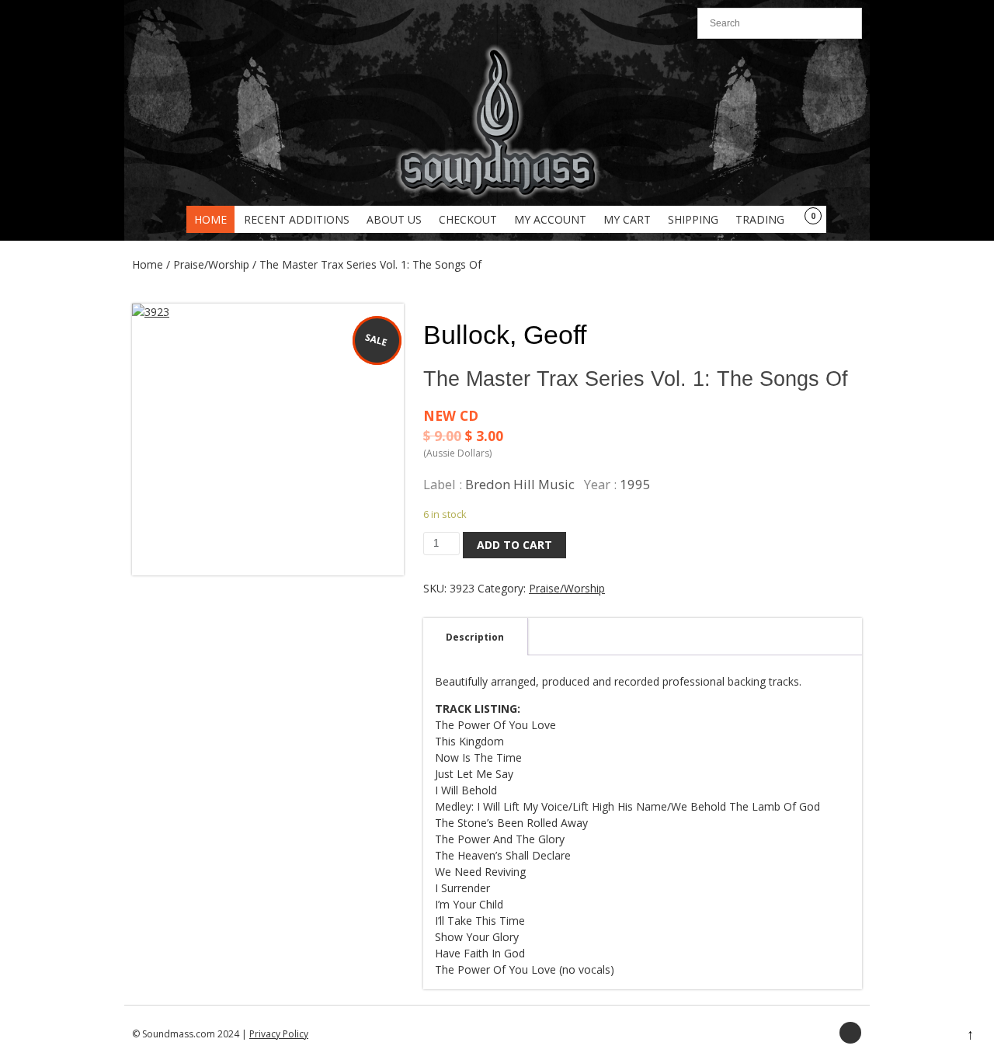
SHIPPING (693, 219)
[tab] (475, 637)
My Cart (627, 219)
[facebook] (850, 1032)
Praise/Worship (211, 264)
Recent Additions (296, 219)
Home (210, 219)
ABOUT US (394, 219)
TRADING (759, 219)
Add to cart (514, 544)
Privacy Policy (278, 1033)
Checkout (468, 219)
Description (475, 637)
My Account (550, 219)
